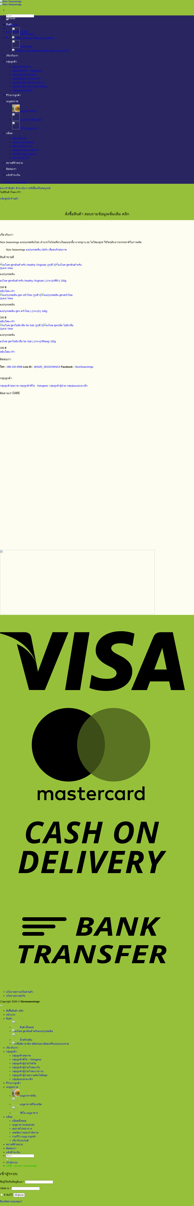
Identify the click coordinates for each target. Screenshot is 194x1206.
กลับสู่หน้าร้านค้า (9, 198)
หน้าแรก (10, 18)
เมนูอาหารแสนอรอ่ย (23, 142)
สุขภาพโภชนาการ (22, 146)
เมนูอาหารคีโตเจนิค (31, 119)
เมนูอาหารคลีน (28, 111)
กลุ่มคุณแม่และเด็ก (22, 90)
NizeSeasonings (84, 366)
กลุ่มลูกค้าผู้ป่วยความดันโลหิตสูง (29, 86)
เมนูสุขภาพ (12, 101)
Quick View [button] (6, 268)
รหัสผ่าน (5, 1188)
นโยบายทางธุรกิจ (15, 995)
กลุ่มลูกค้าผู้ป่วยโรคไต (24, 74)
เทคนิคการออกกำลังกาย (25, 150)
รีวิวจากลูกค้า (13, 95)
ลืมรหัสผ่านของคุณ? (11, 1201)
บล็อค (9, 133)
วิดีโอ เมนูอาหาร (29, 128)
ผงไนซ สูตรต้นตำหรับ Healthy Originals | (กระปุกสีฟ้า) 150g (33, 280)
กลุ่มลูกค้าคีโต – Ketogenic (27, 70)
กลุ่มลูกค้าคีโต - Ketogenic (33, 385)
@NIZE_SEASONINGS (47, 366)
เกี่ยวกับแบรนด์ (20, 158)
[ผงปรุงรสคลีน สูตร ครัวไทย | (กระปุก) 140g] (36, 295)
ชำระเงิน (21, 188)
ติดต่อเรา (11, 169)
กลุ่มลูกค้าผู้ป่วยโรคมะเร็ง (26, 78)
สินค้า (9, 24)
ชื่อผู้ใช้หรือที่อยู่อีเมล (12, 1181)
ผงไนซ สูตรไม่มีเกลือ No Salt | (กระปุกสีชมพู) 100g (28, 341)
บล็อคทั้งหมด (19, 138)
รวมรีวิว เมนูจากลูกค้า (24, 154)
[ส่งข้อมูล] (7, 1159)
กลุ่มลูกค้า (11, 61)
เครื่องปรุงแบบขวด (58, 50)
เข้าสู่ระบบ (19, 1195)
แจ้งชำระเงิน (13, 175)
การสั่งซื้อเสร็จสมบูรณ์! (38, 188)
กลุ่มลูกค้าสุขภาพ (21, 66)
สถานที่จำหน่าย (14, 163)
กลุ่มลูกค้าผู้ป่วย (57, 385)
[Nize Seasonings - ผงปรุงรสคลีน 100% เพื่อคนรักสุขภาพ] (11, 3)
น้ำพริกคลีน (26, 46)
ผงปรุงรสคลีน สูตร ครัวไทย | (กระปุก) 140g (23, 311)
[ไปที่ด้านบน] (1, 1005)
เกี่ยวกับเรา (12, 55)
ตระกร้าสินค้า (8, 188)
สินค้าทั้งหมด (27, 34)
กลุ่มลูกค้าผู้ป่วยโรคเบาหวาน (27, 82)
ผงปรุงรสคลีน (45, 38)
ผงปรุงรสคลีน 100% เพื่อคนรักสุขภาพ (46, 249)
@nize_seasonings (25, 1165)
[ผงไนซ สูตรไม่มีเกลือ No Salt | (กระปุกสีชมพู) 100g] (36, 325)
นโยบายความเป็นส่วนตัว (19, 991)
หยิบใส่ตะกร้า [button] (7, 291)
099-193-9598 (14, 366)
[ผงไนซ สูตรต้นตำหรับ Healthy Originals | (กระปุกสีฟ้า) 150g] (41, 264)
